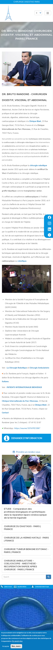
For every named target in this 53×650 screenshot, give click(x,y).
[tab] (26, 513)
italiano (5, 382)
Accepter (5, 646)
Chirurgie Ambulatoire (39, 368)
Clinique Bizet (35, 121)
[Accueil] (8, 13)
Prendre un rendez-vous (28, 451)
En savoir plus (17, 641)
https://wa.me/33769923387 (27, 428)
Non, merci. (16, 646)
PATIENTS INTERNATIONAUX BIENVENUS (24, 387)
